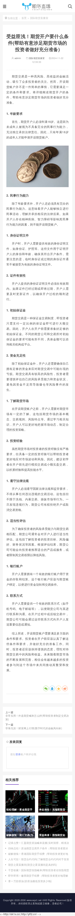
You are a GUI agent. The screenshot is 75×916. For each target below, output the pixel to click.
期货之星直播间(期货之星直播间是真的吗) (32, 864)
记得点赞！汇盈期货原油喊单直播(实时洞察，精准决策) (38, 844)
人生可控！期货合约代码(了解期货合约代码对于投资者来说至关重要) (38, 861)
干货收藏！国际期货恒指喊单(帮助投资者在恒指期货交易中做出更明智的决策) (38, 872)
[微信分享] (46, 688)
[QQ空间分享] (58, 688)
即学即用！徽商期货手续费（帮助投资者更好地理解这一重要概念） (38, 877)
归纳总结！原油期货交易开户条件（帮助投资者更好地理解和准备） (38, 850)
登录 (18, 754)
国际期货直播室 (37, 58)
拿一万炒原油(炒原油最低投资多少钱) (30, 881)
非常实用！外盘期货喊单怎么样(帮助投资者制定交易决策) (37, 717)
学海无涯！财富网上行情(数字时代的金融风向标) (33, 728)
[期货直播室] (37, 7)
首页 (24, 18)
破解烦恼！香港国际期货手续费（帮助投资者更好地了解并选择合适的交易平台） (38, 855)
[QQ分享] (52, 688)
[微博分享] (65, 688)
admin (17, 58)
